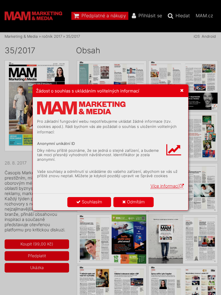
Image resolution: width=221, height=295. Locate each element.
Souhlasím (91, 202)
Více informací (165, 186)
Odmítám (135, 202)
